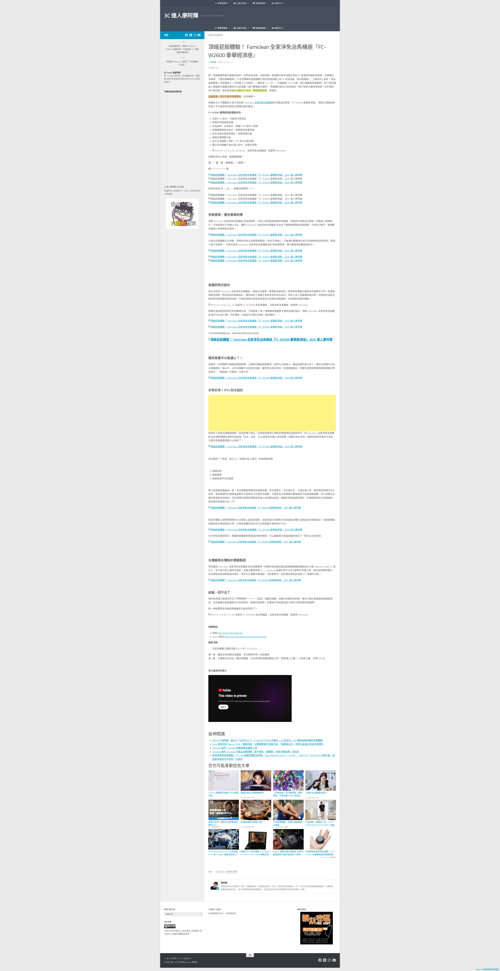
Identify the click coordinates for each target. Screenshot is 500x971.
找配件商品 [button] (242, 3)
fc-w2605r (219, 872)
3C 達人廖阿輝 (181, 15)
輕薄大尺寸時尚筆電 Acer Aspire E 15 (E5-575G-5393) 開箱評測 (255, 853)
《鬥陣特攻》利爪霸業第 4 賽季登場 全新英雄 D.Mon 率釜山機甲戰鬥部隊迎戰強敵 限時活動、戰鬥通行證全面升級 (288, 794)
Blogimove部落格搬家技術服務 (487, 969)
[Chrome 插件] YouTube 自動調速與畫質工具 (234, 748)
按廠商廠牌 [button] (260, 3)
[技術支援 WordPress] (172, 962)
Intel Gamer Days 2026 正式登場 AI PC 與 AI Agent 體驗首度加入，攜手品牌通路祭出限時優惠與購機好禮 (223, 853)
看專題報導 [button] (222, 3)
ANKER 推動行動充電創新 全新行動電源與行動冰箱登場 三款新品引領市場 (288, 853)
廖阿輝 (213, 62)
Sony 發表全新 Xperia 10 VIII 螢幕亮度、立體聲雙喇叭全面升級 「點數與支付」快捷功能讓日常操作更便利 (267, 744)
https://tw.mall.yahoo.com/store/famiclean (245, 636)
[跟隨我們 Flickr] (190, 35)
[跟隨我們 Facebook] (186, 35)
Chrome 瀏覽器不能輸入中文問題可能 (223, 794)
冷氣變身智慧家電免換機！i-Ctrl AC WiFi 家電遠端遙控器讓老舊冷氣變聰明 (320, 853)
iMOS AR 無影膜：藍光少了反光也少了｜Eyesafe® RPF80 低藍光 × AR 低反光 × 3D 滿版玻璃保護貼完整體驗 (267, 740)
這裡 (234, 913)
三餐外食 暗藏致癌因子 (316, 793)
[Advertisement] (272, 413)
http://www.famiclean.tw (230, 633)
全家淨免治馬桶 (263, 102)
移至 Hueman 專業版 (189, 962)
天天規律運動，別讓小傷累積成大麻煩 (287, 823)
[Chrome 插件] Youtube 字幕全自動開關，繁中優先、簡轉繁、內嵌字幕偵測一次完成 (255, 751)
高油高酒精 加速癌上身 (251, 822)
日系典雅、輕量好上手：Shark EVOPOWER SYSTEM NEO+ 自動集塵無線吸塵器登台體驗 (319, 824)
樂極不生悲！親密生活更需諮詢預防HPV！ (223, 823)
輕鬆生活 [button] (278, 3)
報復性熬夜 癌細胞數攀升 (252, 793)
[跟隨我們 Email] (199, 35)
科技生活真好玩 (215, 35)
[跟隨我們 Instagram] (194, 35)
